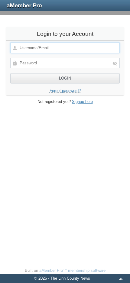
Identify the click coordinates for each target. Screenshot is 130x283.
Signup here (82, 101)
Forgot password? (65, 90)
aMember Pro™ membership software (72, 270)
